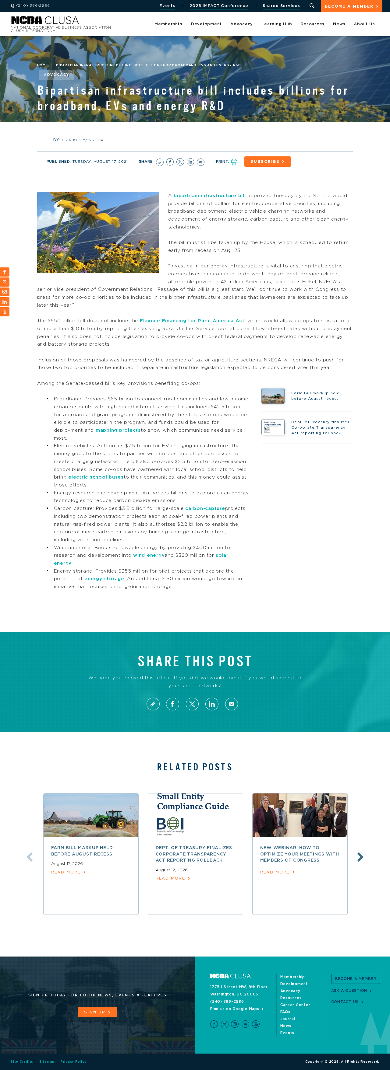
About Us (364, 24)
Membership (168, 24)
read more (66, 872)
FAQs (285, 1012)
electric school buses (96, 477)
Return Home (92, 22)
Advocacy (241, 24)
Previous (29, 857)
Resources (312, 24)
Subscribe (264, 162)
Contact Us (345, 1002)
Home (42, 65)
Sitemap (47, 1061)
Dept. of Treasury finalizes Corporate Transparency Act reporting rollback (194, 854)
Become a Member (349, 7)
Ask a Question (349, 990)
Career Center (295, 1005)
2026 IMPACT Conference (219, 6)
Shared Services (281, 6)
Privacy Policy (74, 1061)
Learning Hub (276, 24)
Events (167, 6)
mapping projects (118, 430)
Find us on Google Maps (234, 1009)
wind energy (149, 555)
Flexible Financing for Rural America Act (192, 321)
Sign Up (94, 1012)
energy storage (104, 579)
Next (360, 857)
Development (206, 24)
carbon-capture (205, 508)
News (339, 24)
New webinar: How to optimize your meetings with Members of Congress (299, 854)
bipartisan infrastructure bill (210, 195)
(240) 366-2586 (227, 1001)
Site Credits (22, 1061)
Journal (287, 1019)
